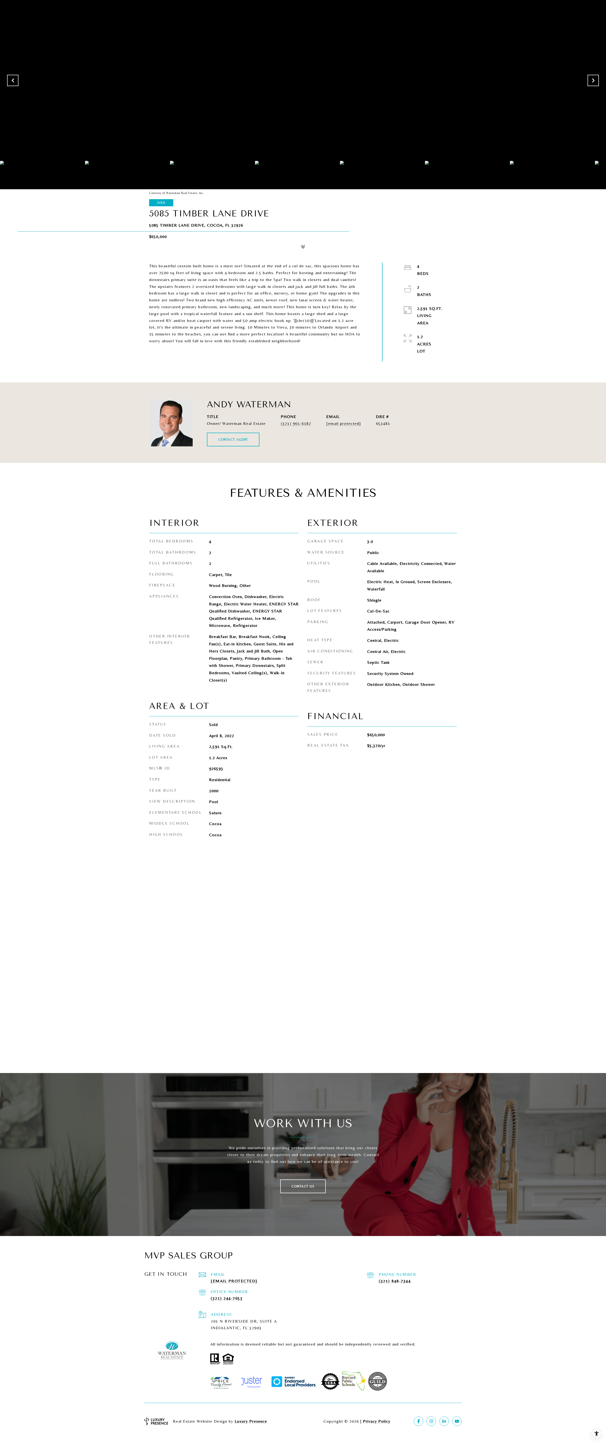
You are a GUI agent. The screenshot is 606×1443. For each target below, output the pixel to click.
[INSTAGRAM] (431, 1421)
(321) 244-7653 (227, 1298)
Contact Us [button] (303, 1186)
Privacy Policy (376, 1421)
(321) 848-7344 (395, 1280)
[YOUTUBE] (457, 1421)
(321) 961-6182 (296, 423)
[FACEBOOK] (418, 1421)
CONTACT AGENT (233, 439)
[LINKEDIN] (444, 1421)
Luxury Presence (251, 1421)
